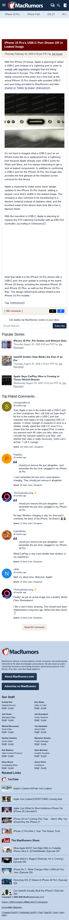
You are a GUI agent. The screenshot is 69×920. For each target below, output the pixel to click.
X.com (11, 708)
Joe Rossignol (41, 714)
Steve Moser (7, 762)
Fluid (40, 912)
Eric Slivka (39, 702)
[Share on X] (52, 311)
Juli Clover (57, 54)
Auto (56, 912)
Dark (4, 915)
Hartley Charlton (9, 738)
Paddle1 (17, 454)
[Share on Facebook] (60, 311)
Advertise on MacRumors (20, 686)
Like (31, 447)
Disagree (39, 447)
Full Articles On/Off (28, 912)
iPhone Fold (33, 14)
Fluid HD (47, 912)
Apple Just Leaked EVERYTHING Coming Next (37, 799)
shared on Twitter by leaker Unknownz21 (27, 87)
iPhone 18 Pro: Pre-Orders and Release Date (40, 340)
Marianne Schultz (42, 738)
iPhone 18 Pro (12, 14)
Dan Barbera (7, 750)
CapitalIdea (19, 531)
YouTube (13, 779)
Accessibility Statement (12, 907)
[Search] (59, 5)
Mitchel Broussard (10, 726)
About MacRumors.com (19, 676)
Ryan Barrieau (41, 750)
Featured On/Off (10, 912)
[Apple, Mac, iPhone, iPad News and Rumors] (25, 9)
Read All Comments (34, 627)
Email (4, 708)
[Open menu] (4, 5)
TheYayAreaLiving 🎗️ (25, 493)
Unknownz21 (17, 302)
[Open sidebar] (65, 5)
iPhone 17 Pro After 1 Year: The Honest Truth (36, 831)
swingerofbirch (21, 402)
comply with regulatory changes (22, 69)
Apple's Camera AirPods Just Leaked (32, 788)
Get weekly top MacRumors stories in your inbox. (34, 320)
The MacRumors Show (25, 840)
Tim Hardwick (40, 726)
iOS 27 (50, 14)
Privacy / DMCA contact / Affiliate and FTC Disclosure (25, 902)
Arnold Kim (7, 702)
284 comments (13, 311)
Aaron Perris (40, 762)
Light (61, 912)
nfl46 (16, 569)
